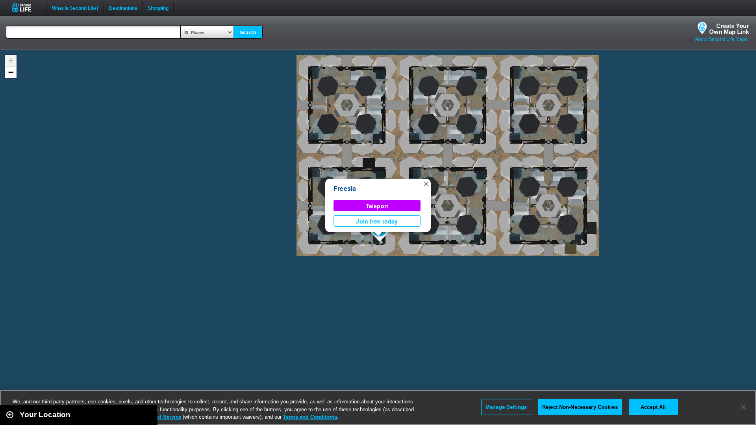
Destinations (123, 7)
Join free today (377, 221)
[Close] (743, 407)
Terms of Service (160, 417)
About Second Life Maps (721, 39)
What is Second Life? (75, 7)
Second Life (26, 7)
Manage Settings (506, 407)
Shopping (158, 7)
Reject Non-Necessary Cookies (580, 407)
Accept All (653, 407)
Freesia (345, 188)
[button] (426, 183)
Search (248, 32)
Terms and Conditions (310, 417)
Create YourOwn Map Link (729, 28)
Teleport (377, 206)
